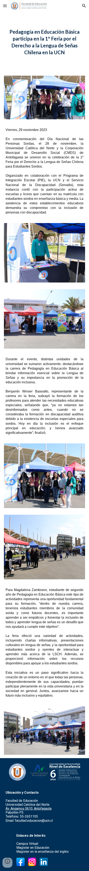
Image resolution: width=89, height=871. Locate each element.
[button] (5, 5)
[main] (44, 42)
